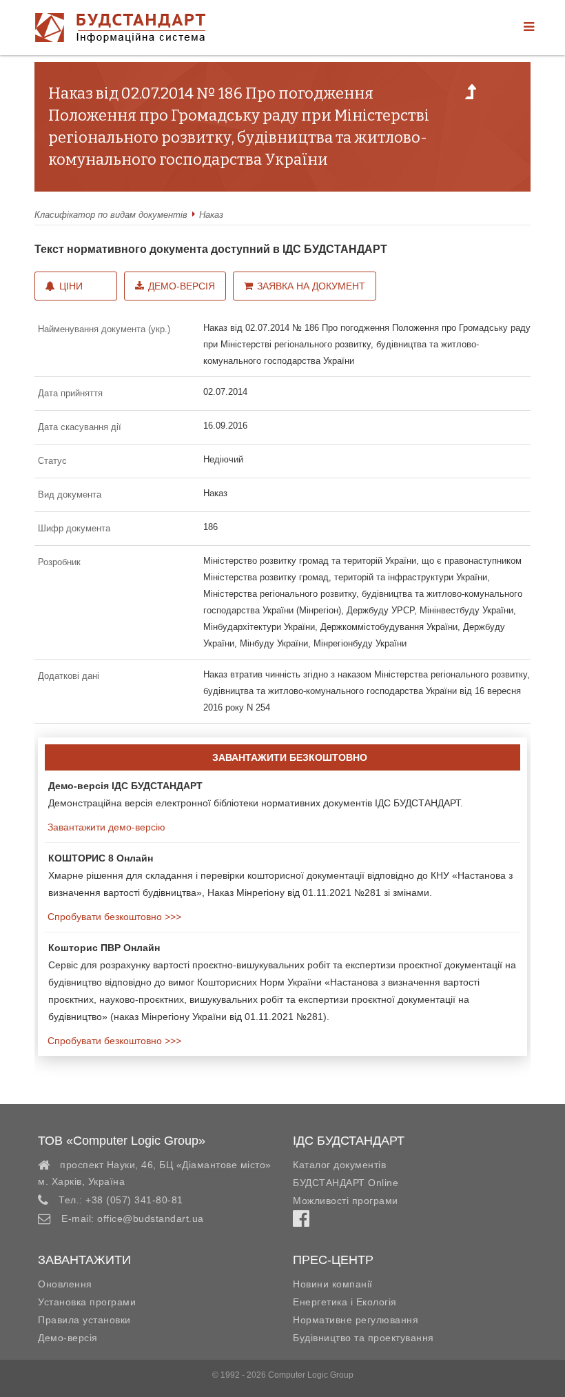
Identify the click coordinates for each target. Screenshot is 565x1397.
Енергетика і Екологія (345, 1301)
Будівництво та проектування (363, 1337)
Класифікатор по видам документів (110, 215)
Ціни (71, 286)
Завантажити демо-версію (105, 827)
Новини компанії (333, 1283)
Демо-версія (181, 286)
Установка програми (87, 1301)
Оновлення (65, 1283)
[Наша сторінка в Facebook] (301, 1221)
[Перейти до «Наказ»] (470, 95)
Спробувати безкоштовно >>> (113, 916)
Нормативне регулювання (355, 1319)
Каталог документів (339, 1164)
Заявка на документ (311, 286)
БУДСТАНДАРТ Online (345, 1182)
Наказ (211, 215)
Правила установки (84, 1319)
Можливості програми (345, 1200)
